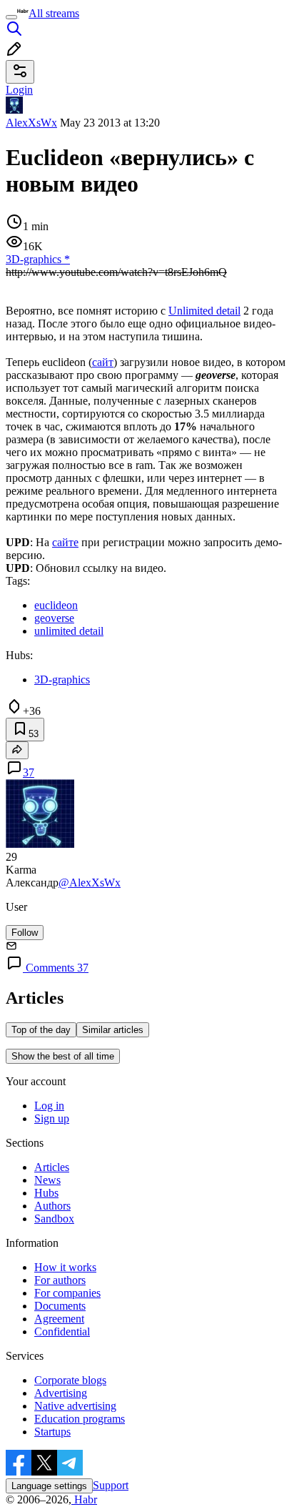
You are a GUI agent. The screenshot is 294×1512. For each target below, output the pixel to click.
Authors (52, 1206)
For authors (60, 1280)
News (47, 1180)
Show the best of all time (62, 1056)
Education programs (79, 1419)
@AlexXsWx (90, 882)
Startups (52, 1431)
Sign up (51, 1118)
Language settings (49, 1486)
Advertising (60, 1393)
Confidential (62, 1331)
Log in (49, 1106)
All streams (54, 13)
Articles (51, 1167)
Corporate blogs (70, 1380)
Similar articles (112, 1029)
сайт (102, 362)
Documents (60, 1306)
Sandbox (54, 1218)
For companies (67, 1293)
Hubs (46, 1193)
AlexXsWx (31, 123)
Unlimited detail (204, 311)
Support (110, 1485)
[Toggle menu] (11, 17)
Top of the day (41, 1029)
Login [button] (19, 90)
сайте (65, 542)
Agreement (59, 1319)
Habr (84, 1499)
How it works (65, 1267)
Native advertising (75, 1406)
